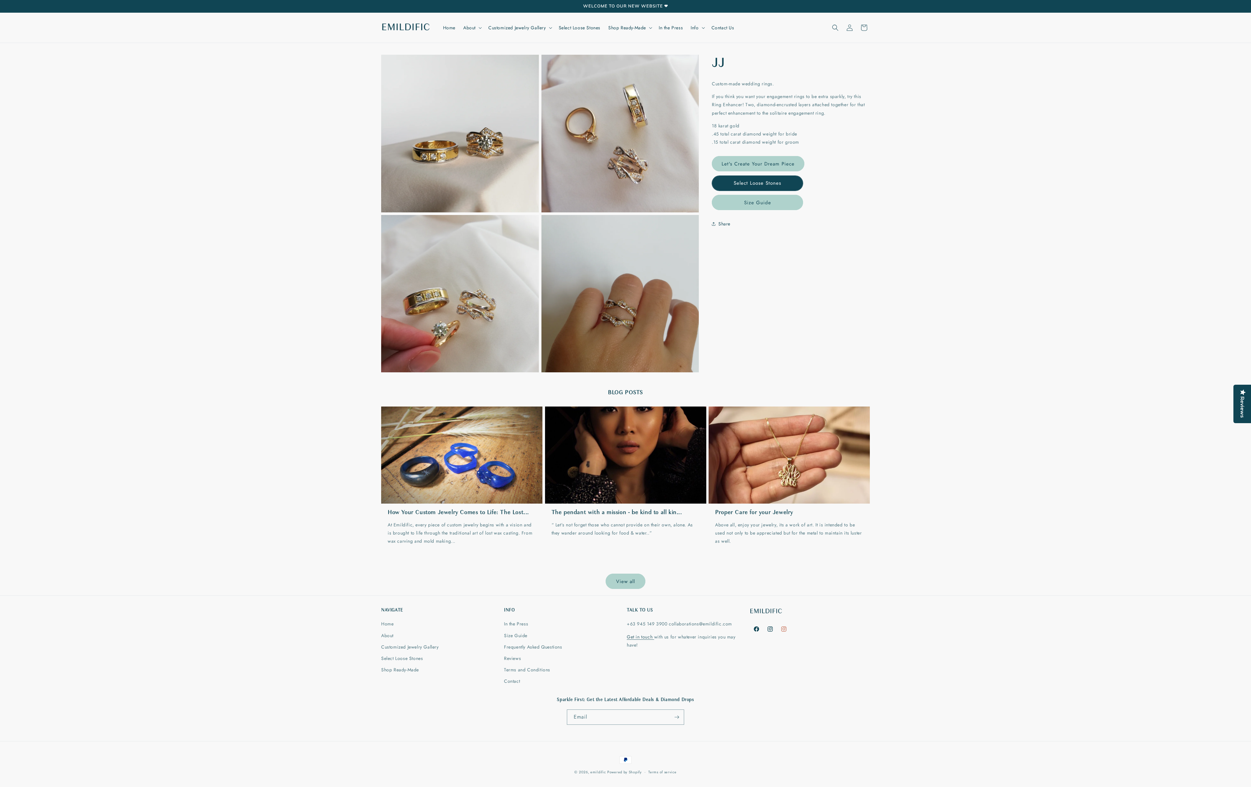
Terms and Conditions (527, 669)
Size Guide (757, 202)
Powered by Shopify (624, 772)
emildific (598, 772)
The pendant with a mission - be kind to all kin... (617, 513)
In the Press (516, 624)
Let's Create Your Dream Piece (758, 163)
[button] (471, 28)
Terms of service (662, 772)
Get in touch (640, 637)
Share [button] (724, 224)
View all (625, 581)
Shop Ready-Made (400, 669)
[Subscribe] (676, 717)
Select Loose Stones (757, 183)
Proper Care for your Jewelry (754, 513)
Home (387, 624)
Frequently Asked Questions (533, 647)
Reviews (512, 658)
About (387, 635)
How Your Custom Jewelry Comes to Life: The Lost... (458, 513)
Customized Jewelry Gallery (410, 647)
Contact (512, 681)
